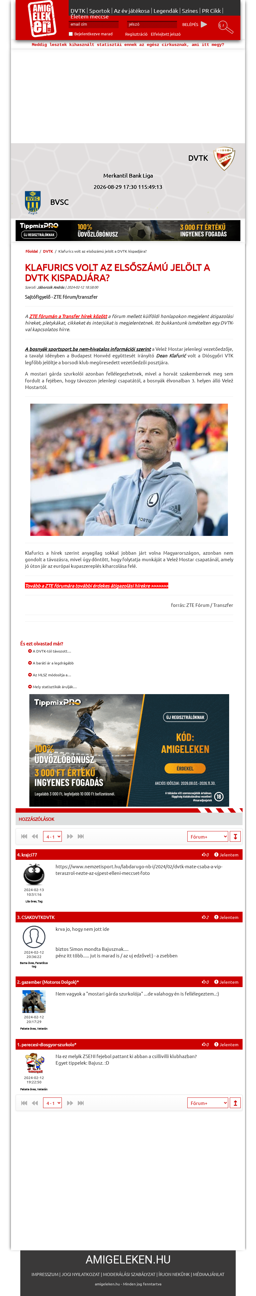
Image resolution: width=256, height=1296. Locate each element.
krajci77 (29, 854)
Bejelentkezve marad (93, 33)
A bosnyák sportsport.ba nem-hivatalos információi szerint (88, 349)
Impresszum (45, 1274)
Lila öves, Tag (34, 901)
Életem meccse (90, 16)
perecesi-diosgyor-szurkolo (48, 1044)
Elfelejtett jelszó (166, 34)
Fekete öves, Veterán (33, 1028)
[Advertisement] (128, 96)
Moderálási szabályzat (129, 1274)
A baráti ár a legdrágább (53, 662)
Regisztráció (136, 34)
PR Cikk (211, 10)
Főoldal (32, 251)
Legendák (166, 10)
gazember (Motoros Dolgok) (49, 982)
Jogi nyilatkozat (81, 1274)
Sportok (99, 10)
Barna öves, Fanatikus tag (34, 964)
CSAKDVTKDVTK (38, 917)
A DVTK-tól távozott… (51, 650)
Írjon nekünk (174, 1274)
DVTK (78, 10)
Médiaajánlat (208, 1274)
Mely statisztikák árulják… (54, 686)
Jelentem (229, 854)
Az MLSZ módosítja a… (51, 674)
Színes (190, 10)
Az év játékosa (132, 10)
